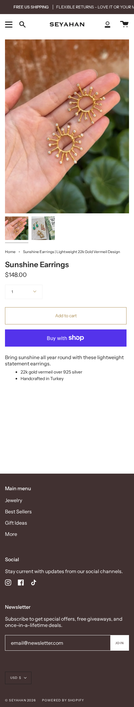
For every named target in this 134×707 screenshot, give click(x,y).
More (11, 534)
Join (119, 643)
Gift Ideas (16, 523)
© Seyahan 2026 (20, 700)
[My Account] (107, 24)
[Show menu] (9, 24)
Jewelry (13, 500)
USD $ (15, 678)
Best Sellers (18, 511)
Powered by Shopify (63, 700)
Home (10, 251)
